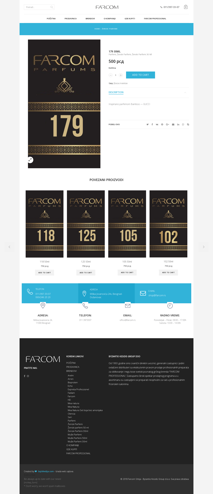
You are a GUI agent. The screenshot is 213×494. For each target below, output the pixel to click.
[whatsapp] (183, 124)
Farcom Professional (155, 18)
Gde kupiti (130, 18)
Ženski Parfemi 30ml (78, 431)
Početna (51, 18)
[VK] (157, 124)
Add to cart (140, 74)
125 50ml (86, 261)
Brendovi (90, 18)
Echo (70, 385)
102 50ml (168, 261)
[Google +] (168, 124)
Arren (70, 378)
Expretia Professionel (78, 389)
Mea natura (73, 403)
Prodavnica (71, 18)
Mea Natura (73, 406)
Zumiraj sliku (30, 160)
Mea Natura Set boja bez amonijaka (85, 410)
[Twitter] (147, 124)
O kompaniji (110, 18)
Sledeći (204, 247)
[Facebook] (152, 124)
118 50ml (44, 261)
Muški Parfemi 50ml (77, 438)
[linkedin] (178, 124)
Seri (70, 417)
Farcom (71, 396)
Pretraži (51, 6)
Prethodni (9, 247)
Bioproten (73, 382)
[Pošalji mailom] (173, 124)
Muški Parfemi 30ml (77, 441)
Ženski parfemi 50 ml (78, 427)
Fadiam (71, 392)
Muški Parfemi (75, 434)
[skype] (187, 124)
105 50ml (127, 261)
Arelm (71, 375)
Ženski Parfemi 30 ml (142, 54)
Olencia (71, 413)
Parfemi (112, 54)
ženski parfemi (121, 83)
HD (69, 399)
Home (97, 29)
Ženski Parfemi (110, 29)
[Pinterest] (162, 124)
